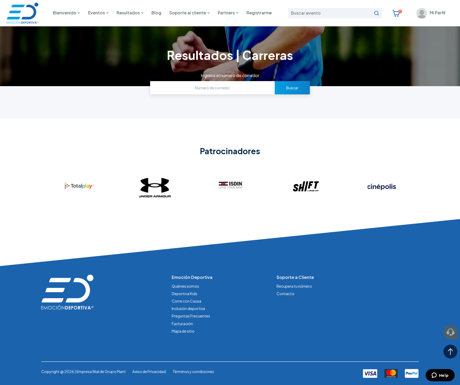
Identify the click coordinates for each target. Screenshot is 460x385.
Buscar (292, 87)
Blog (156, 12)
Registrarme (259, 12)
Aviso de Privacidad (149, 371)
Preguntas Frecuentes (191, 315)
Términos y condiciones (193, 371)
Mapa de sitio (183, 331)
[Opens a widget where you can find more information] (440, 375)
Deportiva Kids (184, 293)
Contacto (285, 293)
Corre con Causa (186, 301)
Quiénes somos (185, 286)
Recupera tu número (294, 286)
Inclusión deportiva (188, 308)
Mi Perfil (437, 12)
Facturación (182, 323)
